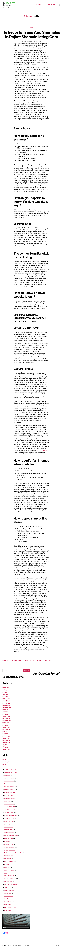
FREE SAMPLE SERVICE (21, 660)
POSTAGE (33, 660)
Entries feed (5, 761)
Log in (4, 759)
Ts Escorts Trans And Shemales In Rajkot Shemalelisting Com (31, 34)
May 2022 (5, 733)
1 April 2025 (38, 41)
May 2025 (5, 692)
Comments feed (6, 763)
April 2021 (5, 746)
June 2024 (5, 713)
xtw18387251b (28, 41)
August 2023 (5, 722)
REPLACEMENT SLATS (40, 4)
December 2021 (6, 740)
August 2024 (5, 709)
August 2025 (5, 687)
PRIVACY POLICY (7, 660)
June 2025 (5, 691)
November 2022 (6, 729)
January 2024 (6, 716)
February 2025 (6, 698)
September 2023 (7, 720)
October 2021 (6, 742)
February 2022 (6, 736)
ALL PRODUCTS (38, 6)
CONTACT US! (46, 6)
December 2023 (6, 718)
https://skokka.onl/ (42, 450)
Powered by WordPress (24, 945)
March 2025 (5, 696)
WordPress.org (6, 764)
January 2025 (6, 700)
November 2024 (6, 703)
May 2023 (5, 725)
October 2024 (6, 705)
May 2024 (5, 714)
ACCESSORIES (51, 4)
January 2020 (6, 749)
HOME (32, 4)
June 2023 (5, 724)
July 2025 (5, 689)
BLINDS (30, 6)
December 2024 (6, 702)
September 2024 (7, 707)
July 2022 (5, 731)
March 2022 (5, 735)
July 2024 (5, 711)
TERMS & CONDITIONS (44, 660)
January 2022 (6, 738)
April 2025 (5, 694)
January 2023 (6, 727)
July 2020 (5, 747)
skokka (31, 27)
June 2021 (5, 744)
